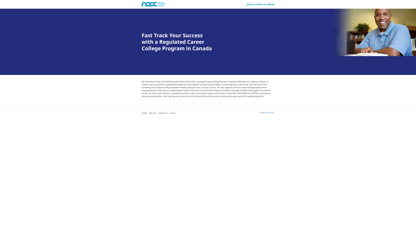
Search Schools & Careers (260, 4)
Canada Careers (269, 113)
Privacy (173, 113)
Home (144, 113)
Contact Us (163, 113)
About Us (152, 113)
